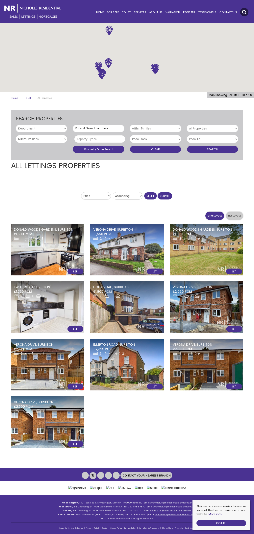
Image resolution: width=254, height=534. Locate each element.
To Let (126, 12)
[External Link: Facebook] (85, 476)
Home (100, 12)
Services (140, 12)
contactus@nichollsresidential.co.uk (171, 502)
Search (212, 149)
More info (215, 514)
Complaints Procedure (149, 528)
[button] (155, 69)
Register (189, 12)
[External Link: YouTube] (109, 476)
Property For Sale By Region (71, 528)
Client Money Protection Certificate (178, 528)
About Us (155, 12)
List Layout (234, 215)
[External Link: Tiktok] (116, 476)
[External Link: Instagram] (101, 476)
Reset (150, 196)
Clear (155, 149)
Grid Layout (215, 215)
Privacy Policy (130, 528)
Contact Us (228, 12)
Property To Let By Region (97, 528)
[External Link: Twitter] (93, 476)
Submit (165, 196)
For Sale (113, 12)
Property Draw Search (98, 149)
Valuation (172, 12)
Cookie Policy (116, 528)
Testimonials (207, 12)
